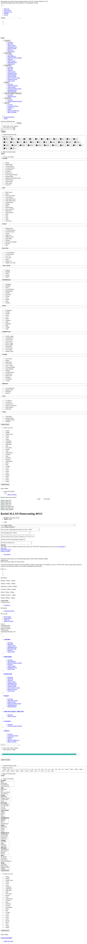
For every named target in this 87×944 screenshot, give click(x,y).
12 (56, 139)
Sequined (8, 323)
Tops (7, 217)
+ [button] (5, 493)
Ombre (8, 275)
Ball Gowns (9, 192)
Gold (7, 473)
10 (49, 139)
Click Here (61, 546)
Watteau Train (9, 351)
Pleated (8, 240)
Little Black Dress (10, 199)
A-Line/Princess (10, 388)
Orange (8, 466)
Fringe (7, 296)
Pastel (7, 277)
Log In (6, 15)
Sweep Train (9, 348)
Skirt (7, 214)
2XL (13, 148)
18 (76, 139)
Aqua (7, 439)
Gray (7, 478)
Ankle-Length (9, 336)
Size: (2, 525)
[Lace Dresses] (5, 793)
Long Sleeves (9, 404)
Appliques (8, 284)
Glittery (8, 270)
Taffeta (8, 327)
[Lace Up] (5, 807)
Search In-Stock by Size (9, 134)
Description (7, 554)
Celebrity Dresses (10, 230)
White (7, 481)
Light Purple (9, 452)
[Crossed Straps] (5, 806)
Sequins (8, 303)
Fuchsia (8, 459)
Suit (7, 216)
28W (31, 145)
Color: (2, 527)
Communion (9, 169)
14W (53, 142)
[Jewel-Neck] (5, 846)
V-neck (8, 380)
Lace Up (8, 256)
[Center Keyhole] (6, 799)
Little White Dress (11, 200)
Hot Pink (8, 458)
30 (39, 142)
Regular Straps (10, 418)
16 (69, 139)
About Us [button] (7, 730)
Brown (8, 474)
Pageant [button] (6, 695)
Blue (7, 446)
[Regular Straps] (5, 866)
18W (69, 142)
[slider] (77, 754)
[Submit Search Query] (20, 745)
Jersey (7, 315)
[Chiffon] (4, 828)
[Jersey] (4, 831)
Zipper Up (8, 261)
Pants (7, 205)
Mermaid (8, 391)
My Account (7, 10)
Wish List (6, 9)
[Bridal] (7, 782)
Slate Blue (8, 444)
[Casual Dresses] (7, 784)
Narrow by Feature (8, 157)
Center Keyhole (10, 231)
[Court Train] (4, 838)
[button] (7, 41)
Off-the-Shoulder (10, 367)
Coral (7, 468)
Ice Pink (8, 454)
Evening (8, 171)
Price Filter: (6, 128)
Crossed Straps (10, 254)
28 (33, 142)
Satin (7, 322)
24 (19, 142)
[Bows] (4, 822)
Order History (8, 618)
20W (77, 142)
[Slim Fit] (5, 853)
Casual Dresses (10, 166)
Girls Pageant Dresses (12, 174)
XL (6, 148)
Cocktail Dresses (10, 168)
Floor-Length (9, 343)
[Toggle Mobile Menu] (1, 633)
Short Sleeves (9, 407)
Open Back (9, 238)
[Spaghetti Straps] (5, 867)
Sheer (7, 259)
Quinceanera (9, 181)
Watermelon (9, 461)
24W (15, 145)
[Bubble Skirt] (6, 797)
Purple (7, 449)
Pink (7, 456)
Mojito (7, 432)
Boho (7, 194)
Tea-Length (9, 349)
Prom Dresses (9, 179)
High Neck (9, 362)
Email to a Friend (5, 551)
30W (39, 145)
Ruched (8, 243)
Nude (7, 471)
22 (13, 142)
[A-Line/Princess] (5, 849)
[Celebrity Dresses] (6, 798)
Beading (8, 286)
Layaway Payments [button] (9, 491)
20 (6, 142)
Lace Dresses (9, 197)
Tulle (7, 329)
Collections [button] (7, 639)
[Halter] (5, 843)
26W (23, 145)
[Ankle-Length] (4, 834)
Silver (7, 479)
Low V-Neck (9, 365)
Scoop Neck (9, 374)
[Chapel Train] (4, 837)
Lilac (7, 451)
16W (61, 142)
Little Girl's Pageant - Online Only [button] (14, 711)
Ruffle (7, 299)
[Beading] (4, 821)
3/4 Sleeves (9, 402)
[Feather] (4, 830)
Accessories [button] (7, 721)
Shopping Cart (8, 12)
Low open (8, 257)
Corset (7, 233)
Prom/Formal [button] (8, 674)
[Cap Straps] (5, 864)
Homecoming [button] (8, 656)
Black (7, 476)
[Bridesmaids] (7, 783)
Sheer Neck (9, 375)
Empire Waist (9, 390)
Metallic (8, 272)
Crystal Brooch (10, 289)
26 (26, 142)
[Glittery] (3, 812)
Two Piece (8, 221)
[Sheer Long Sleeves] (6, 861)
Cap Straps (9, 416)
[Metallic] (3, 813)
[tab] (45, 493)
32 (46, 142)
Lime (7, 437)
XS (63, 145)
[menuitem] (45, 9)
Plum (7, 463)
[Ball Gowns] (5, 789)
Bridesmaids (9, 164)
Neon (7, 273)
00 (14, 139)
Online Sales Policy (6, 549)
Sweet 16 (8, 185)
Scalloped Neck (10, 372)
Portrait (8, 370)
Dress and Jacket (10, 195)
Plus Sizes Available (11, 242)
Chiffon (8, 312)
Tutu (7, 219)
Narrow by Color (8, 428)
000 (6, 139)
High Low (8, 235)
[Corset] (6, 801)
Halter (7, 360)
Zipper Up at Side (10, 262)
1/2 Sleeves (9, 400)
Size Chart (3, 548)
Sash (7, 301)
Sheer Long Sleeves (11, 405)
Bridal (7, 163)
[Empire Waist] (5, 851)
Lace (7, 297)
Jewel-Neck (9, 364)
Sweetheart (9, 379)
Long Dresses (9, 202)
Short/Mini (9, 346)
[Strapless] (5, 868)
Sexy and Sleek (10, 209)
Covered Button (10, 252)
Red (7, 464)
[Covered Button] (5, 804)
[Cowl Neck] (5, 842)
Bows (7, 287)
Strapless (8, 377)
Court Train (9, 341)
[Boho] (5, 791)
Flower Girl (9, 173)
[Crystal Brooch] (4, 823)
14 (62, 139)
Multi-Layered (10, 237)
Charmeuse (9, 310)
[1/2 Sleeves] (6, 857)
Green (7, 436)
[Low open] (5, 808)
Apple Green (9, 434)
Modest (8, 204)
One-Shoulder (9, 369)
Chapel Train (9, 339)
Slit (7, 245)
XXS (55, 145)
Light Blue (9, 442)
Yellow (8, 431)
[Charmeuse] (4, 827)
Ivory (7, 469)
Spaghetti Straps (10, 419)
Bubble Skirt (9, 228)
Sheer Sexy (9, 211)
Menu (2, 38)
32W (47, 145)
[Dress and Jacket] (5, 792)
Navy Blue (9, 447)
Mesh (7, 318)
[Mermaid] (5, 852)
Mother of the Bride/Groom (13, 178)
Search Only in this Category (10, 126)
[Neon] (3, 814)
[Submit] (19, 18)
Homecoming (9, 176)
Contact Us (7, 605)
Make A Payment (8, 621)
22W (7, 145)
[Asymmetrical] (4, 836)
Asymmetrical (9, 338)
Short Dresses (9, 212)
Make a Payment (11, 494)
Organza (8, 320)
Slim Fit (8, 393)
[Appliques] (4, 819)
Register (6, 13)
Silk (7, 325)
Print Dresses (9, 207)
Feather (8, 292)
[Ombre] (3, 816)
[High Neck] (5, 845)
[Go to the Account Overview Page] (1, 6)
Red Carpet (9, 183)
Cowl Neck (9, 358)
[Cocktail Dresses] (7, 786)
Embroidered (9, 291)
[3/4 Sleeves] (6, 858)
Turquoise (8, 441)
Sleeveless (8, 409)
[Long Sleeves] (6, 860)
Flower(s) (8, 294)
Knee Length (9, 344)
